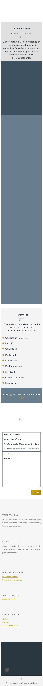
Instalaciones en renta (11, 625)
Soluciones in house (10, 576)
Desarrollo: (10, 149)
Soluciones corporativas (12, 580)
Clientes (5, 622)
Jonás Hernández (9, 599)
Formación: (9, 199)
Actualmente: (11, 258)
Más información (9, 558)
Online (5, 619)
